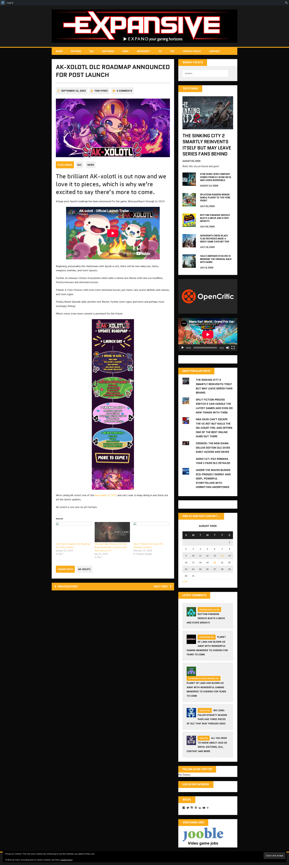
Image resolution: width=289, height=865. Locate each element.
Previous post (68, 586)
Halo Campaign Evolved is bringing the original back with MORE (216, 259)
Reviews (76, 51)
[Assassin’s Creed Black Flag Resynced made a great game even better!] (189, 245)
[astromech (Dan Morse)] (191, 673)
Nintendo (108, 51)
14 (222, 555)
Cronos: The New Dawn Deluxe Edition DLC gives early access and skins (213, 447)
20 (214, 562)
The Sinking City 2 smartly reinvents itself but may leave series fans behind (206, 144)
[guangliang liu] (191, 614)
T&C (172, 51)
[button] (113, 404)
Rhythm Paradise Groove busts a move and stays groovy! (215, 218)
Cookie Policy (66, 859)
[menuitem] (3, 2)
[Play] (182, 347)
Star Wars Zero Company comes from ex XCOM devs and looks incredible (215, 177)
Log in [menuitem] (10, 2)
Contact (214, 51)
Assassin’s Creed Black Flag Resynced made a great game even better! (214, 238)
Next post (161, 586)
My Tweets (184, 774)
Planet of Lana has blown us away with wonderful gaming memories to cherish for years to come (207, 645)
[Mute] (227, 347)
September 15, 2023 (73, 90)
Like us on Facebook (195, 784)
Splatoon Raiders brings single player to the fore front (215, 197)
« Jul (184, 581)
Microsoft (143, 51)
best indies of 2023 (105, 495)
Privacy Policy (192, 51)
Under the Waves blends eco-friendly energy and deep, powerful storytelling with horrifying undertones (213, 478)
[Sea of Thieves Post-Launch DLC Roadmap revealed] (151, 532)
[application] (207, 334)
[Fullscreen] (233, 347)
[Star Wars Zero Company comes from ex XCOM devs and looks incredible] (189, 183)
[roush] (191, 715)
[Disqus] (113, 640)
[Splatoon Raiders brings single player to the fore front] (189, 204)
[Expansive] (144, 26)
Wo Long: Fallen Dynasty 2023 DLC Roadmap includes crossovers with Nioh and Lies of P (111, 547)
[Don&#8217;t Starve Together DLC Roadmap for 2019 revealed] (73, 532)
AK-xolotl (84, 569)
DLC (91, 51)
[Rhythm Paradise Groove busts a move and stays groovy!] (189, 224)
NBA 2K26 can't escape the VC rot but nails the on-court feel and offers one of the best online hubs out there (214, 427)
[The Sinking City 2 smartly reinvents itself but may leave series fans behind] (207, 127)
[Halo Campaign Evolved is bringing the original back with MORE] (189, 265)
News (59, 51)
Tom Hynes (101, 90)
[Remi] (191, 743)
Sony (125, 51)
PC (160, 51)
